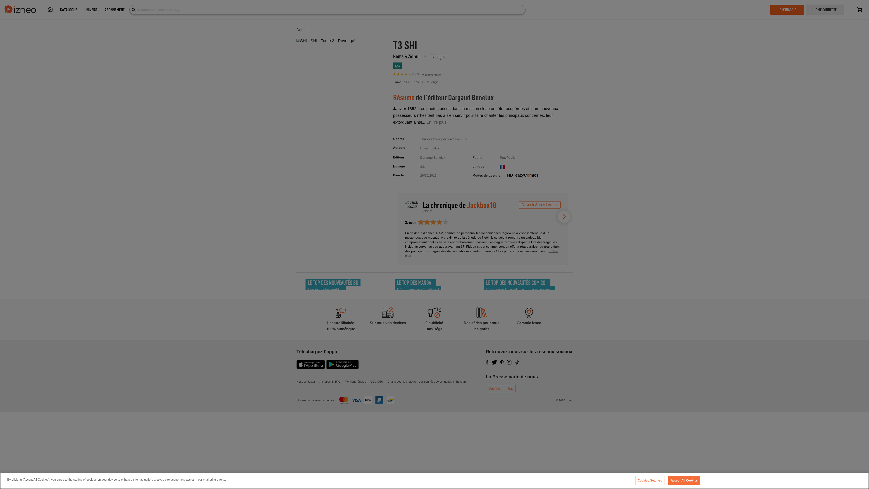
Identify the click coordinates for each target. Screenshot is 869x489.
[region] (434, 481)
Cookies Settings (650, 480)
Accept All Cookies (684, 480)
